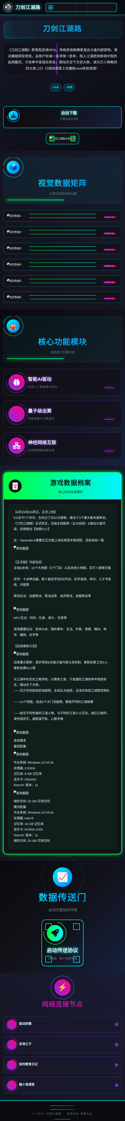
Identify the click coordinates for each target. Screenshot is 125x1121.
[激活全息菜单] (81, 7)
